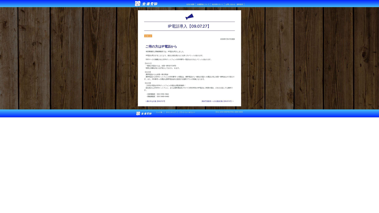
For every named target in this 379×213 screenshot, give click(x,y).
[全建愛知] (147, 3)
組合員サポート (217, 4)
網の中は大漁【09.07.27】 (156, 101)
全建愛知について (203, 4)
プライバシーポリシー (187, 112)
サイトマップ (171, 112)
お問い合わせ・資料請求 (234, 4)
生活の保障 (190, 4)
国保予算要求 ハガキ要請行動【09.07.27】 (217, 101)
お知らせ (148, 36)
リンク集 (159, 112)
